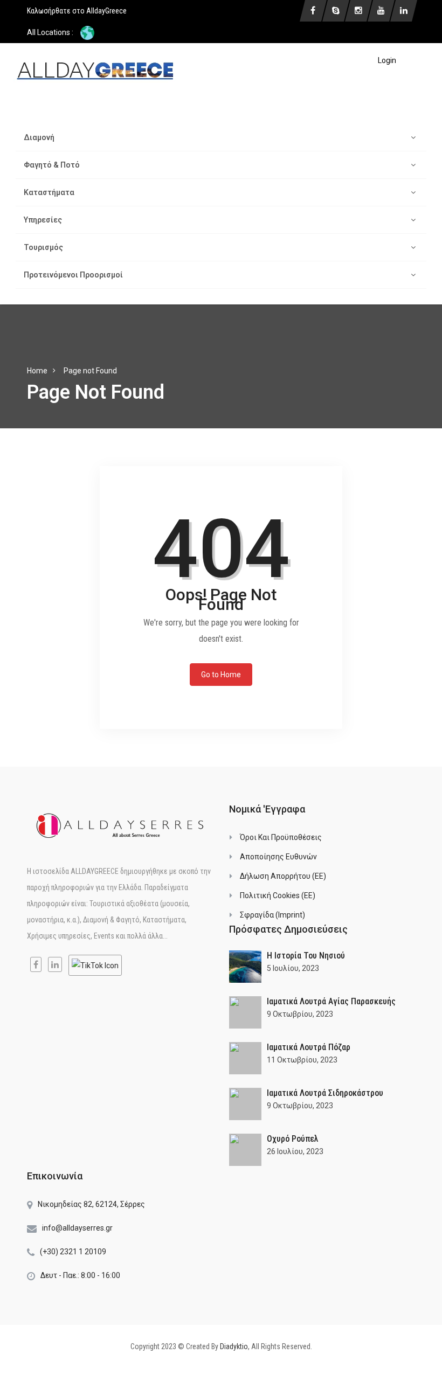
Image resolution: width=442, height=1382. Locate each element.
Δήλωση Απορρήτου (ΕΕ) (283, 876)
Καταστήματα (49, 192)
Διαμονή (39, 137)
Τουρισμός (43, 247)
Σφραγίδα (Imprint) (272, 915)
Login (387, 60)
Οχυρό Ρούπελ (293, 1139)
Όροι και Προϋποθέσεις (281, 837)
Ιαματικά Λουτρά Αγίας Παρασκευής (331, 1001)
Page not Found (90, 370)
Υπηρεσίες (43, 220)
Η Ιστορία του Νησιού (306, 955)
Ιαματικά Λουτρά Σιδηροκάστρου (325, 1093)
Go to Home (221, 674)
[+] (245, 966)
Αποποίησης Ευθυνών (278, 856)
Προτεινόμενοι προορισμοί (73, 274)
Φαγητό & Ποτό (52, 165)
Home (37, 370)
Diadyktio (234, 1346)
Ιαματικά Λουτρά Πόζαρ (308, 1047)
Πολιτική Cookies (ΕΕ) (277, 895)
